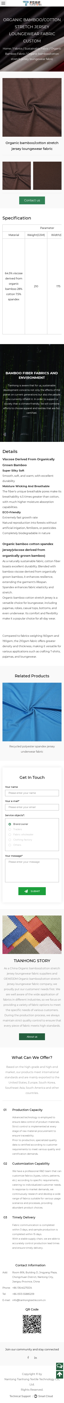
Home (7, 48)
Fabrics (17, 48)
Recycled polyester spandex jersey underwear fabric (30, 749)
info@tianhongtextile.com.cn (29, 1300)
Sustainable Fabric (37, 48)
